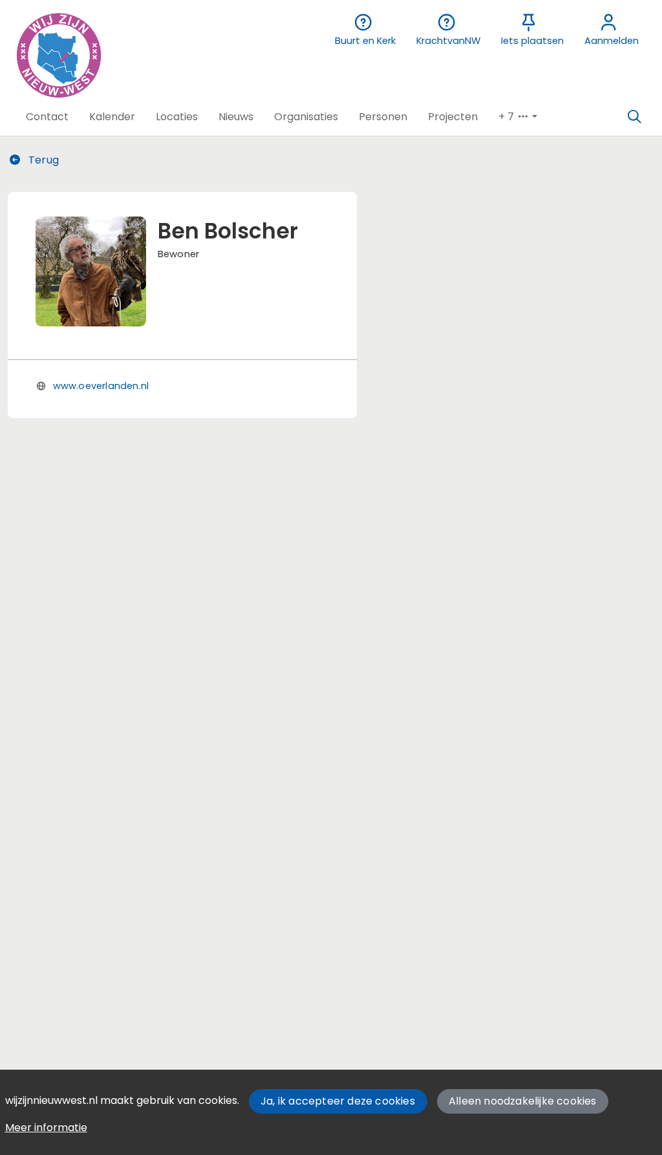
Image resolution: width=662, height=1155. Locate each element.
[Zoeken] (634, 117)
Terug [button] (42, 160)
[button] (47, 117)
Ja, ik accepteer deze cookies (338, 1101)
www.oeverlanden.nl (101, 385)
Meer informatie (46, 1127)
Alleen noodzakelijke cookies (523, 1101)
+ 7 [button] (507, 116)
